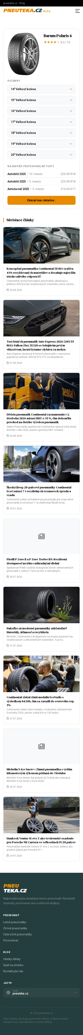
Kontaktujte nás (13, 971)
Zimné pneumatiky (15, 928)
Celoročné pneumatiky (17, 934)
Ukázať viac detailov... (41, 200)
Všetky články (12, 959)
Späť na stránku (13, 965)
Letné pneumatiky (14, 922)
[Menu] (77, 11)
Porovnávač (10, 940)
